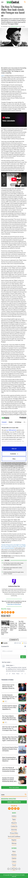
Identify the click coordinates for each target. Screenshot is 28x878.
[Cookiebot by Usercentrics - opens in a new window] (19, 418)
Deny (14, 459)
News (14, 851)
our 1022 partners (11, 430)
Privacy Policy (14, 833)
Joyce (2, 75)
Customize (13, 453)
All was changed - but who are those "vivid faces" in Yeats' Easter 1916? (13, 626)
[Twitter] (12, 808)
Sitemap (14, 843)
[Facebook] (9, 808)
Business (14, 855)
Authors (14, 816)
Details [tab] (11, 422)
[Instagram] (15, 808)
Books (9, 609)
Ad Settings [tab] (18, 422)
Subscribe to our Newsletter (14, 802)
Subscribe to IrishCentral (14, 604)
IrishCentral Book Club (14, 586)
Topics (14, 819)
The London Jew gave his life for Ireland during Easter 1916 (5, 631)
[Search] (25, 2)
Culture (14, 861)
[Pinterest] (18, 808)
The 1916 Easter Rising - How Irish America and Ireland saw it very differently (23, 626)
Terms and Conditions (14, 836)
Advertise (14, 829)
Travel (14, 865)
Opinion (14, 858)
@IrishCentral (15, 26)
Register (14, 840)
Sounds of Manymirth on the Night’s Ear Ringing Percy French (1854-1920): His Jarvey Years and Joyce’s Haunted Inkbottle (13, 546)
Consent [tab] (4, 422)
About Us (14, 823)
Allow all (14, 448)
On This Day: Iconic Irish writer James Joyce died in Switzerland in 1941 (13, 563)
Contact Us (14, 826)
